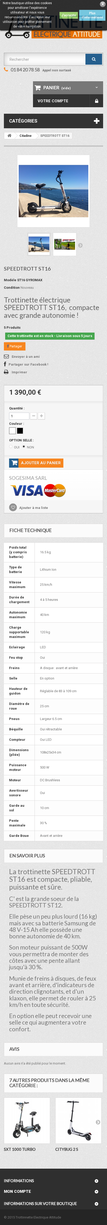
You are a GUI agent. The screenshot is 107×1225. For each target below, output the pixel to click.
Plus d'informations (92, 15)
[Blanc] (12, 431)
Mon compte (17, 1191)
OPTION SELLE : (22, 440)
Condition (12, 288)
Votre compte (53, 101)
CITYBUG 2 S (66, 1149)
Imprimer (19, 372)
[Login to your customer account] (96, 100)
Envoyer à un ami (26, 357)
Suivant (80, 245)
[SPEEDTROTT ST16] (39, 244)
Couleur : (17, 424)
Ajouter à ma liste (33, 508)
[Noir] (20, 431)
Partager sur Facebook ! (28, 364)
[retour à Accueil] (9, 135)
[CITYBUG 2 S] (78, 1121)
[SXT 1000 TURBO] (27, 1121)
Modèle (10, 280)
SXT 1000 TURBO (20, 1149)
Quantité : (17, 408)
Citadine (25, 136)
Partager (15, 346)
